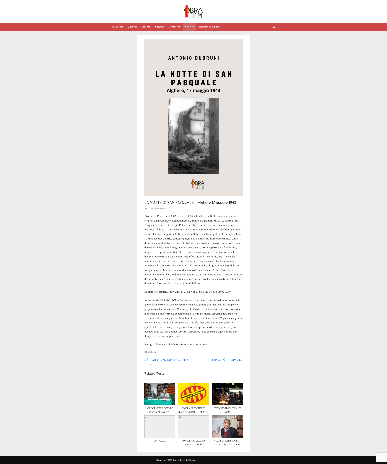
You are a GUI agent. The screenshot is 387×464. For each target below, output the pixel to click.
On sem (146, 26)
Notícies (189, 26)
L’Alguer (159, 26)
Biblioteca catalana (209, 26)
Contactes (174, 26)
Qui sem (132, 26)
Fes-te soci (117, 26)
